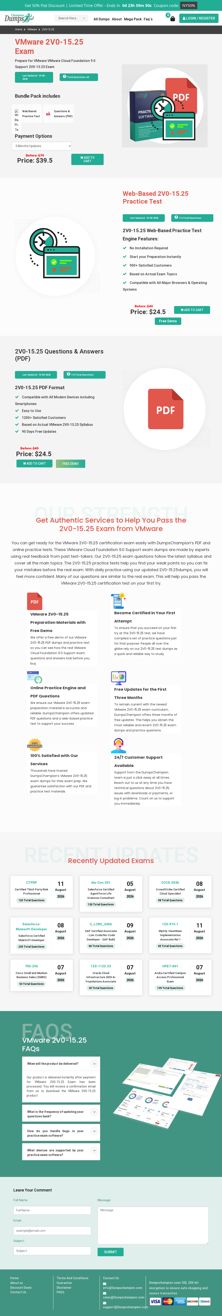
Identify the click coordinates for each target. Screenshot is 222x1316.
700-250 (31, 966)
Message (104, 1200)
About (117, 19)
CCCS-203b (170, 883)
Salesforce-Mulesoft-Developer (31, 926)
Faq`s (148, 19)
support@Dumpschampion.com (125, 1307)
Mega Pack (133, 19)
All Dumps (102, 19)
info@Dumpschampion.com (122, 1288)
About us (16, 1283)
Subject (18, 1241)
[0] (173, 20)
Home (19, 29)
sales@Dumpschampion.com (123, 1297)
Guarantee (64, 1283)
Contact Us (18, 1292)
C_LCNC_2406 (101, 924)
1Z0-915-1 (170, 924)
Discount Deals (21, 1287)
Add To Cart (193, 310)
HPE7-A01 (170, 966)
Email (17, 1220)
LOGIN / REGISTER (200, 18)
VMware (32, 29)
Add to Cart (89, 159)
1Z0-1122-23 (101, 966)
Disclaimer (64, 1287)
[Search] (83, 18)
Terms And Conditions (72, 1278)
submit (110, 1252)
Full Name (20, 1200)
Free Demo (168, 321)
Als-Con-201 (101, 883)
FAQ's (60, 1292)
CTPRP (31, 883)
